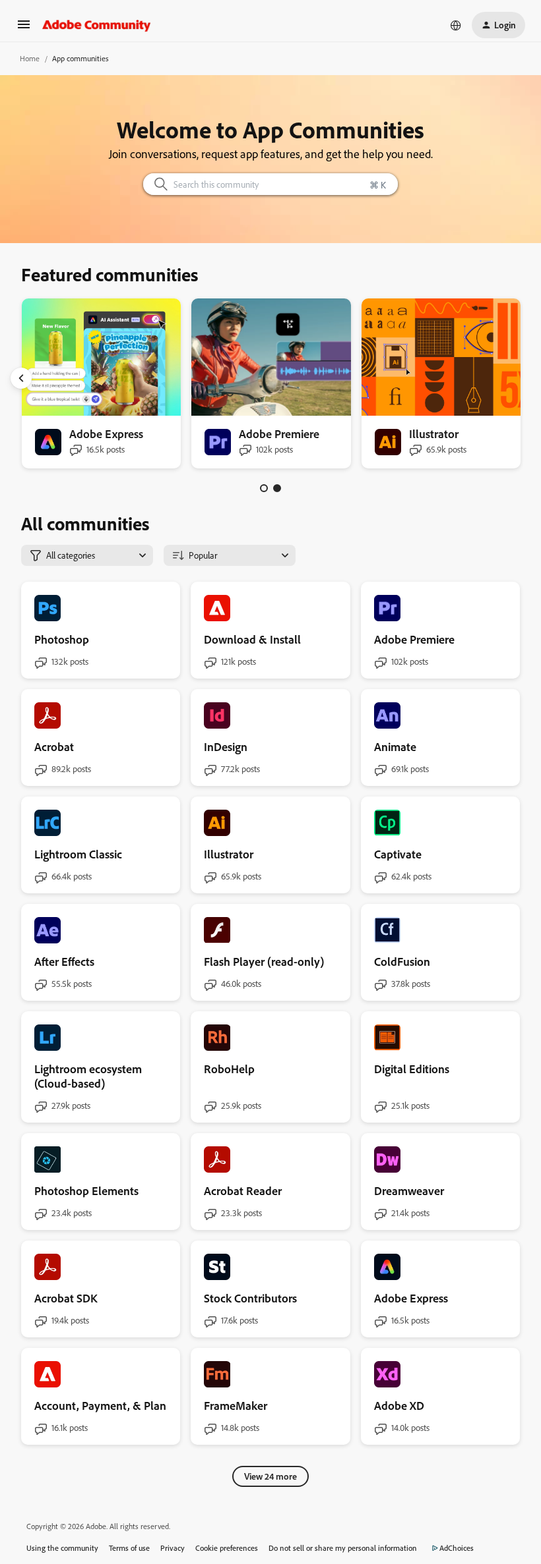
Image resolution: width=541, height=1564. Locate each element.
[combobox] (270, 184)
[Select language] (455, 25)
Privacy (172, 1548)
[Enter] (155, 184)
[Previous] (21, 378)
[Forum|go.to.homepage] (96, 25)
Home (30, 58)
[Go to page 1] (264, 488)
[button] (24, 28)
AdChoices (456, 1548)
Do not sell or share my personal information (343, 1548)
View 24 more (270, 1476)
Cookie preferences (226, 1548)
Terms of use (129, 1548)
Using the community (62, 1548)
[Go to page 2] (277, 488)
